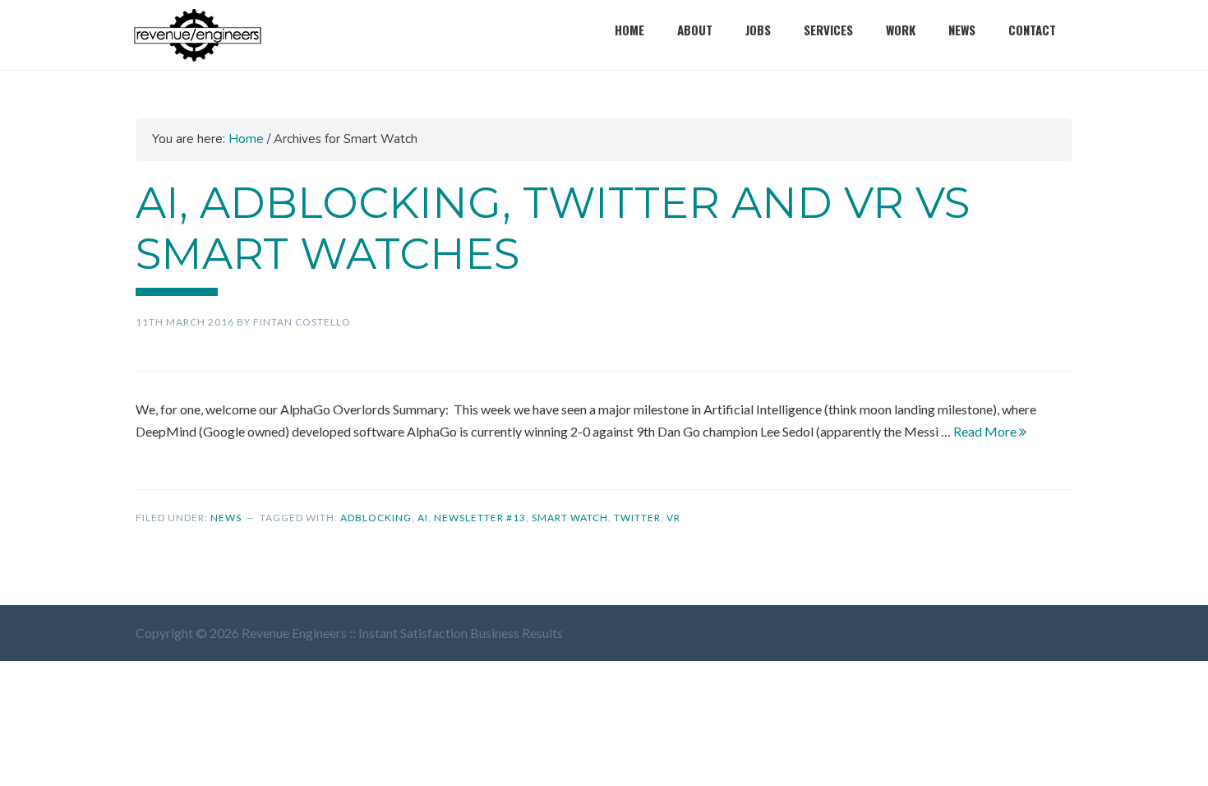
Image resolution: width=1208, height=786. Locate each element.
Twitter (637, 517)
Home (629, 30)
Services (828, 30)
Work (900, 30)
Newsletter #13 (480, 517)
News (961, 30)
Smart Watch (570, 517)
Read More (986, 431)
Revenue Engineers (197, 35)
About (694, 30)
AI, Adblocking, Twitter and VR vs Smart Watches (553, 228)
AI (422, 517)
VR (673, 517)
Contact (1032, 30)
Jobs (758, 30)
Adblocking (376, 517)
